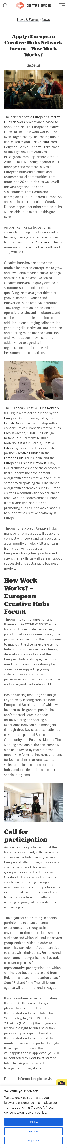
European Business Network (25, 463)
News (46, 20)
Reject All (33, 1140)
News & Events (28, 20)
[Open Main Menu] (62, 5)
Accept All (33, 1121)
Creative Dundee (33, 4)
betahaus (11, 438)
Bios (7, 433)
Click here (42, 242)
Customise (33, 1131)
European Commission (21, 418)
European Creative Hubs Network (35, 408)
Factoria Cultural (16, 458)
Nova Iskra (41, 142)
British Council (15, 423)
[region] (33, 1116)
